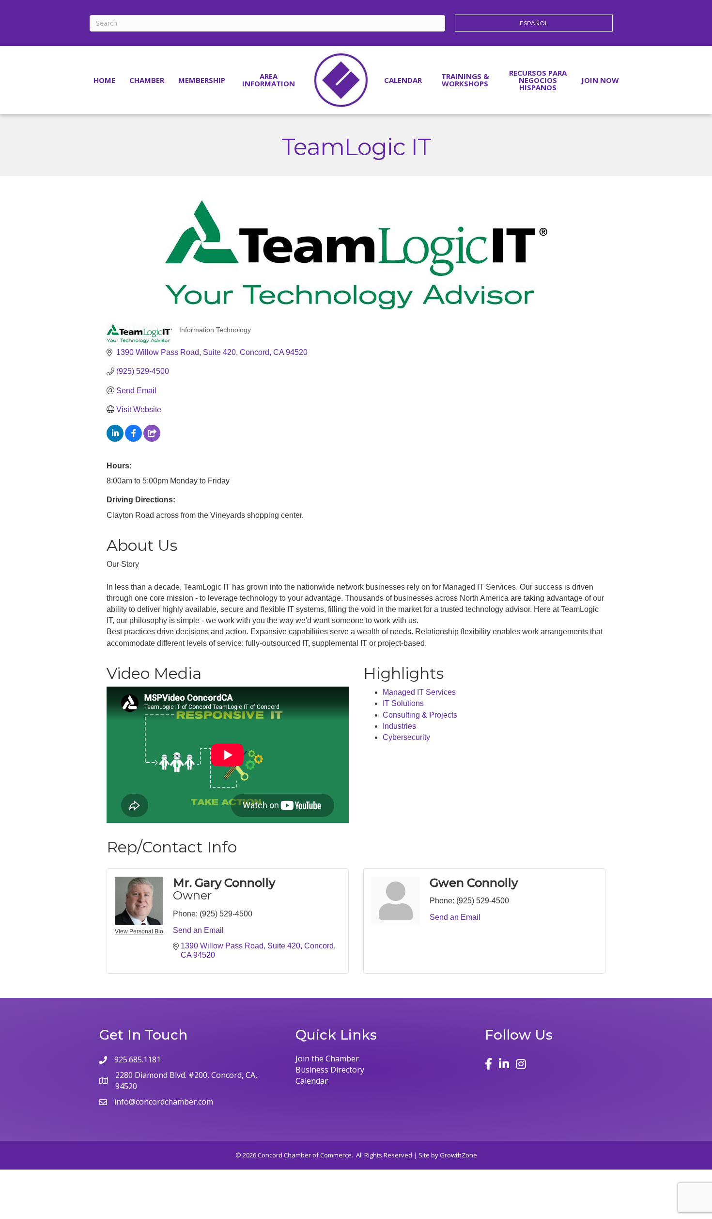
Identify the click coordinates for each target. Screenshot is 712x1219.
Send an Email (198, 930)
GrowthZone (458, 1155)
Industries (399, 726)
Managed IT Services (419, 692)
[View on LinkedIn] (115, 439)
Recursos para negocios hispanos (538, 80)
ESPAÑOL (534, 23)
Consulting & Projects (420, 715)
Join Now (600, 80)
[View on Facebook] (133, 439)
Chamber (146, 80)
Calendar (403, 80)
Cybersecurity (406, 737)
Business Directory (329, 1069)
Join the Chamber (327, 1058)
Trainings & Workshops (465, 79)
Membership (201, 80)
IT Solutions (403, 703)
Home (104, 80)
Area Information (268, 79)
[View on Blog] (151, 439)
